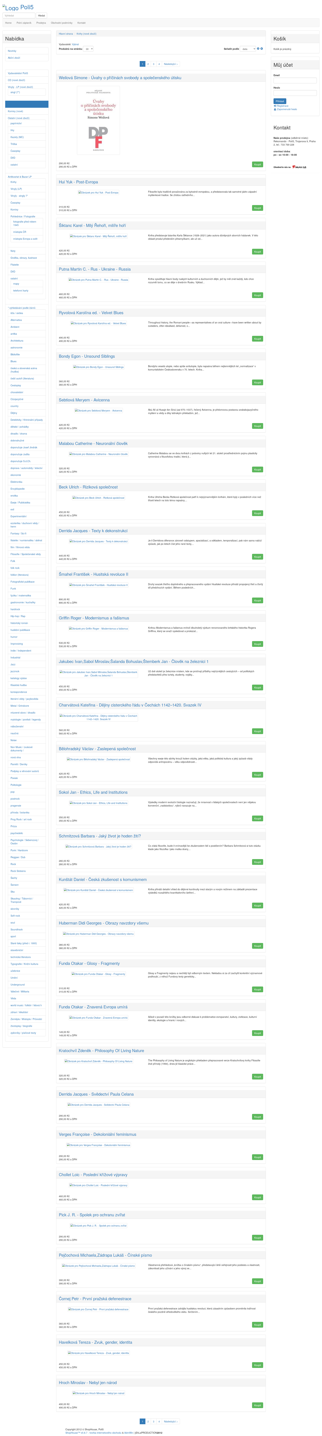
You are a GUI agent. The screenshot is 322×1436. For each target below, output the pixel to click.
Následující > (171, 64)
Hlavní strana (66, 33)
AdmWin (128, 1432)
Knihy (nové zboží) (86, 33)
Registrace (282, 105)
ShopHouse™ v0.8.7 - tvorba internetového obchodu (93, 1432)
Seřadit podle (231, 48)
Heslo (277, 87)
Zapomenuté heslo (286, 109)
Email (277, 75)
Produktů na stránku (70, 48)
